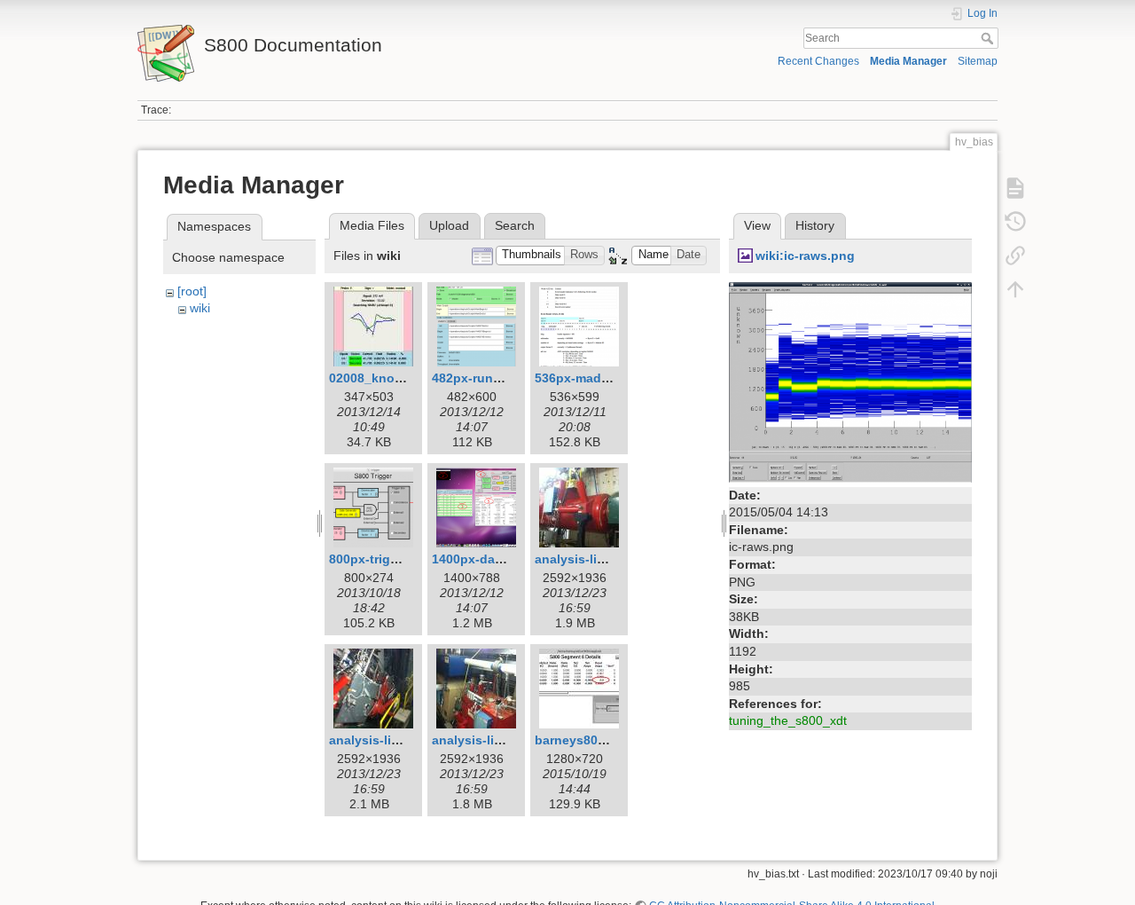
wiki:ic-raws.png (805, 255)
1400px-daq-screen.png (503, 559)
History (814, 225)
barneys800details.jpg (602, 740)
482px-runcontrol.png (498, 378)
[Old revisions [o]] (1015, 222)
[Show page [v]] (1015, 188)
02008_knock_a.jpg (387, 378)
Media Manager (908, 61)
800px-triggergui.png (393, 559)
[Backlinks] (1015, 255)
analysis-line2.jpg (382, 740)
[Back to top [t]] (1015, 289)
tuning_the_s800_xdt (788, 720)
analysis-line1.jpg (588, 559)
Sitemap (978, 61)
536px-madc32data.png (606, 378)
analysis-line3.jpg (485, 740)
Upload (449, 225)
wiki (200, 308)
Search (989, 38)
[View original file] (850, 381)
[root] (192, 291)
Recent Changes (818, 61)
